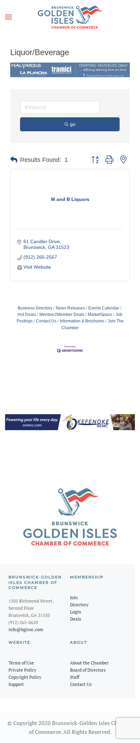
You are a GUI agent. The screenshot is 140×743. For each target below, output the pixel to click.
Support (16, 684)
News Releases (70, 308)
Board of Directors (88, 670)
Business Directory (35, 308)
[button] (8, 17)
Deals (75, 619)
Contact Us (46, 321)
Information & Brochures (82, 321)
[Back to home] (70, 17)
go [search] (72, 124)
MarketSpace (100, 314)
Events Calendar (103, 308)
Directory (79, 605)
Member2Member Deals (61, 314)
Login (75, 612)
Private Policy (22, 670)
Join (74, 597)
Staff (74, 677)
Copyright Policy (24, 677)
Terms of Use (21, 663)
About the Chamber (89, 663)
